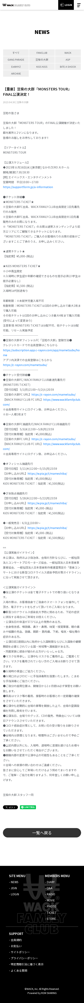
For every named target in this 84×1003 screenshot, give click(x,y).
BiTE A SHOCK (68, 66)
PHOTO (51, 906)
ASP (68, 59)
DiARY (51, 882)
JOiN (14, 888)
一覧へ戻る (42, 833)
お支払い (16, 946)
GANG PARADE (16, 59)
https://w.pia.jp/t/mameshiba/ (47, 473)
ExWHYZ (16, 66)
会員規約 (16, 940)
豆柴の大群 (42, 59)
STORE (51, 919)
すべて (16, 53)
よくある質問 (19, 970)
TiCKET (52, 913)
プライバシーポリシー (24, 958)
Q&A (49, 888)
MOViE (51, 900)
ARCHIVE (16, 73)
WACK (67, 53)
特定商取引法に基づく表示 (27, 964)
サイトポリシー (20, 952)
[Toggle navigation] (79, 5)
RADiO (51, 894)
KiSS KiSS (41, 66)
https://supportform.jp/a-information (28, 187)
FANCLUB (42, 53)
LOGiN (68, 4)
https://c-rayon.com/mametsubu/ (25, 365)
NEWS (14, 882)
